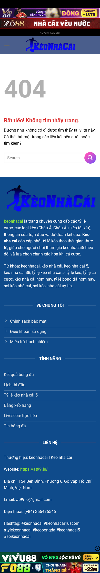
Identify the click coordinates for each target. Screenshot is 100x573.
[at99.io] (50, 45)
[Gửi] (90, 158)
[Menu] (7, 45)
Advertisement (50, 32)
